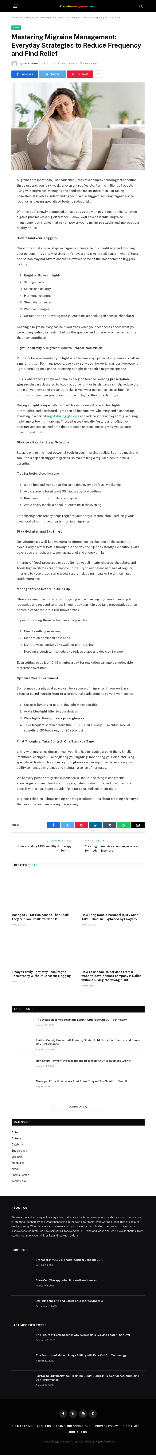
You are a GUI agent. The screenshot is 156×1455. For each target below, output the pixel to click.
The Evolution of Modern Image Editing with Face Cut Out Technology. (81, 1019)
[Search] (141, 6)
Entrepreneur (20, 1150)
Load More (76, 1106)
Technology (19, 1181)
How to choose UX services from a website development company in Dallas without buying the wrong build (111, 976)
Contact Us (78, 1432)
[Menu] (15, 6)
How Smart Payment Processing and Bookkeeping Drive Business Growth (83, 1060)
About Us (44, 1426)
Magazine (18, 1162)
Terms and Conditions (73, 1426)
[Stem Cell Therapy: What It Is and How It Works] (21, 1285)
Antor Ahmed (30, 63)
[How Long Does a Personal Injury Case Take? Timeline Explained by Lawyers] (113, 892)
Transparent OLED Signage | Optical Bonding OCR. (69, 1259)
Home (14, 17)
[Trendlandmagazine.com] (78, 6)
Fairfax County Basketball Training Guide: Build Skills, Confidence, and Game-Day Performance (88, 1042)
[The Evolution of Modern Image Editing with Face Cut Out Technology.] (22, 1024)
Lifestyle (17, 1156)
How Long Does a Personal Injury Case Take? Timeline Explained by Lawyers (109, 917)
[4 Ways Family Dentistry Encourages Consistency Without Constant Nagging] (43, 949)
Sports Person (20, 1174)
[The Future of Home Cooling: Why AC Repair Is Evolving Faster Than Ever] (21, 1340)
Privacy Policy (106, 1426)
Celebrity (17, 1144)
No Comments (70, 63)
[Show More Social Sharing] (98, 74)
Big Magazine (22, 1426)
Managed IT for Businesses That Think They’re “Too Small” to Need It (40, 917)
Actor (15, 1132)
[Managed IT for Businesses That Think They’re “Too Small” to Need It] (43, 892)
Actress (16, 1138)
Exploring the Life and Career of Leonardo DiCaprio (69, 1300)
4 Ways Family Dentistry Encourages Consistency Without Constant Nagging (41, 974)
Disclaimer (131, 1426)
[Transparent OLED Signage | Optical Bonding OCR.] (21, 1265)
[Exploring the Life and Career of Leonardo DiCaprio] (21, 1306)
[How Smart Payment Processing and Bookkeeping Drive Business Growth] (22, 1065)
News (16, 27)
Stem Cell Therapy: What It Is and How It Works (66, 1280)
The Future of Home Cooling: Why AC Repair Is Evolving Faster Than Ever (83, 1334)
